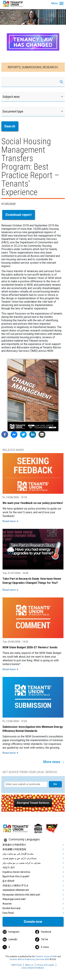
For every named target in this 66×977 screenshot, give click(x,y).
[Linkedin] (32, 434)
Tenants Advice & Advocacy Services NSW (29, 959)
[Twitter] (23, 434)
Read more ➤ (11, 521)
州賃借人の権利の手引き (16, 885)
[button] (33, 803)
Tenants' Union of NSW (46, 956)
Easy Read (8, 912)
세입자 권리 (9, 867)
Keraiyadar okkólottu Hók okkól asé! (21, 894)
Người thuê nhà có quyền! (16, 876)
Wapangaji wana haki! (14, 899)
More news (51, 762)
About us (29, 965)
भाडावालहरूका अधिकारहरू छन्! (16, 890)
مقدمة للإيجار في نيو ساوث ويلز (18, 853)
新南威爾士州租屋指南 (14, 849)
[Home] (14, 3)
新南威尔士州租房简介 (14, 844)
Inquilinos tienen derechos (16, 872)
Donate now (33, 922)
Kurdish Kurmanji (11, 908)
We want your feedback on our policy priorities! (33, 503)
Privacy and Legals (45, 965)
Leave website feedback (32, 968)
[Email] (42, 434)
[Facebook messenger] (14, 434)
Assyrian (7, 903)
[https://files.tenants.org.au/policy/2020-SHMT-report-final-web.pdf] (33, 395)
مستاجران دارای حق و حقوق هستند (20, 858)
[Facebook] (4, 434)
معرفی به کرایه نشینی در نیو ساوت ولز (22, 862)
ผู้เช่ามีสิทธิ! (8, 881)
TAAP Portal (16, 965)
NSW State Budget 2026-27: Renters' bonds (30, 647)
